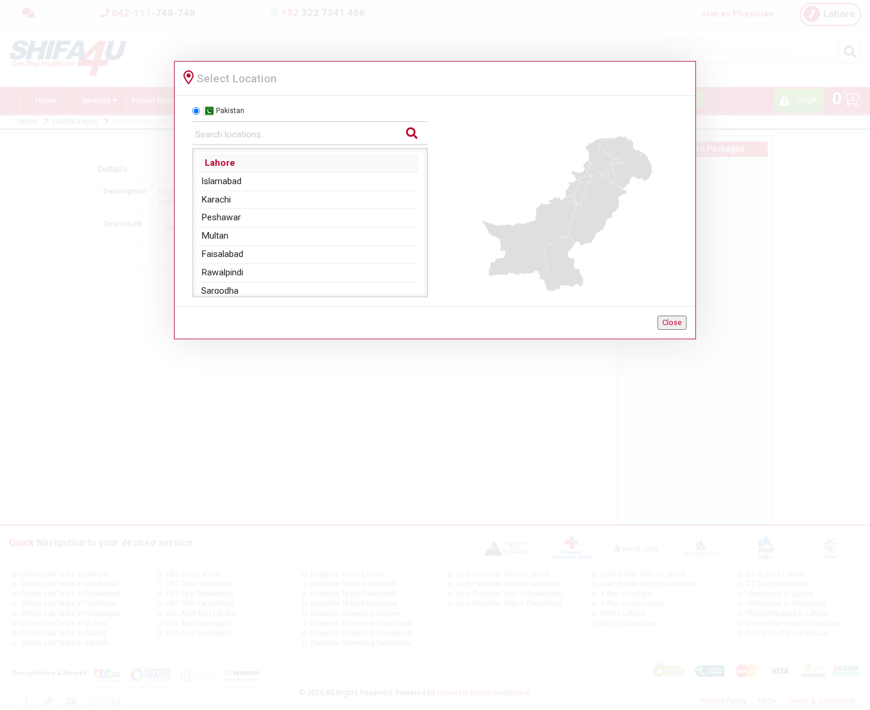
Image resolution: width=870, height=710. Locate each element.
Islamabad (221, 181)
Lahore (220, 163)
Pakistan (230, 111)
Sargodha (220, 290)
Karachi (216, 199)
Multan (214, 235)
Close (672, 322)
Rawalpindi (222, 272)
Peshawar (221, 217)
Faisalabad (222, 254)
